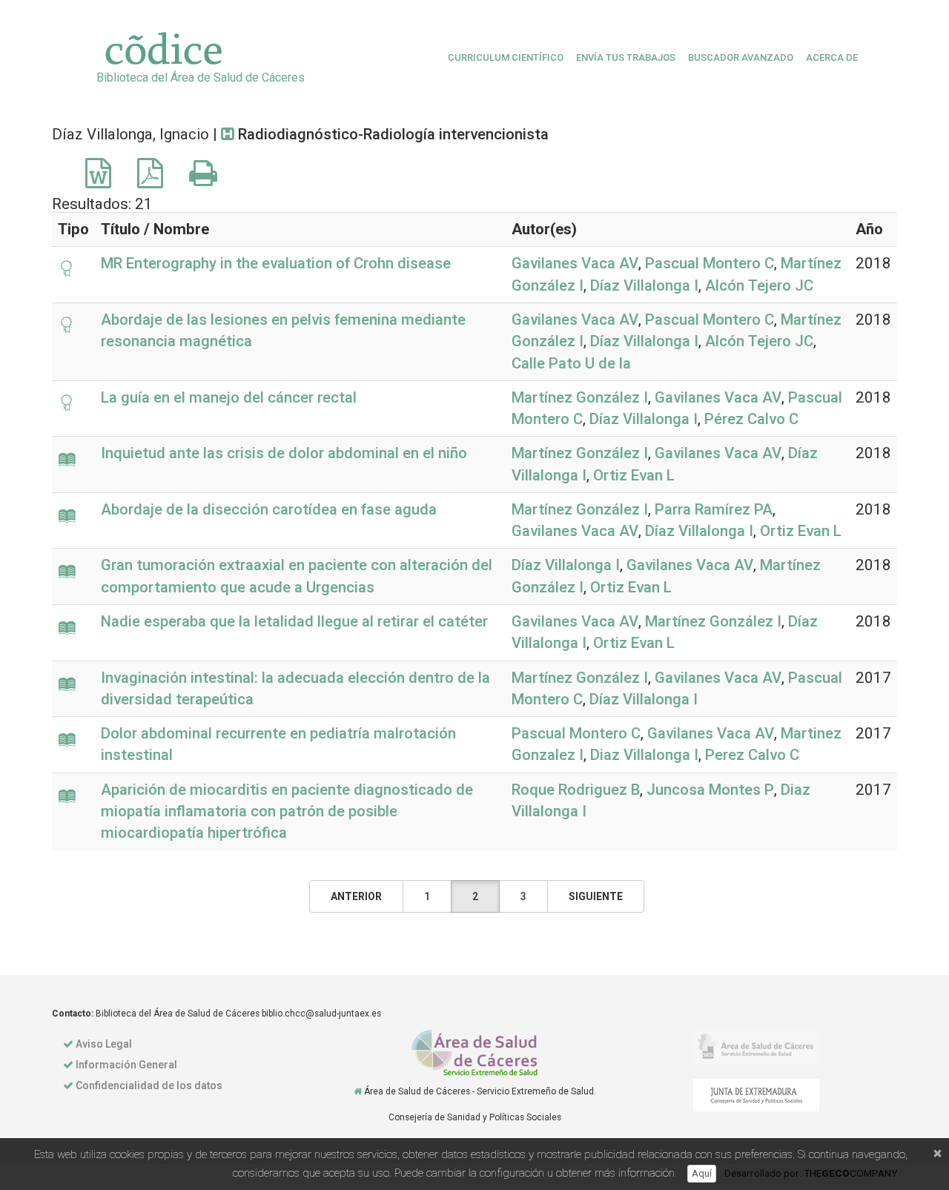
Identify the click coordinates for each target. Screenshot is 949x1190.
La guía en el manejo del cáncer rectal (229, 397)
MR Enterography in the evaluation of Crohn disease (276, 263)
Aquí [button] (702, 1173)
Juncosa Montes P (710, 790)
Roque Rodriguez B (576, 790)
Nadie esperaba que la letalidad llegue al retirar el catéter (294, 621)
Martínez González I (580, 397)
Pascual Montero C (709, 263)
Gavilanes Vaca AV (575, 263)
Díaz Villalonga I (644, 285)
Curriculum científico (505, 57)
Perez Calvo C (752, 755)
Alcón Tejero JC (759, 285)
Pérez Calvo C (751, 419)
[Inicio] (358, 1091)
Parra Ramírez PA (714, 509)
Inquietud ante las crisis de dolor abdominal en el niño (284, 453)
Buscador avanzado (740, 57)
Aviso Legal (104, 1044)
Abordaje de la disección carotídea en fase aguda (269, 509)
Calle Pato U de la (571, 363)
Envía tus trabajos (625, 57)
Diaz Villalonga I (644, 755)
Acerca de (832, 57)
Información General (126, 1065)
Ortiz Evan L (634, 475)
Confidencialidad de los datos (149, 1085)
